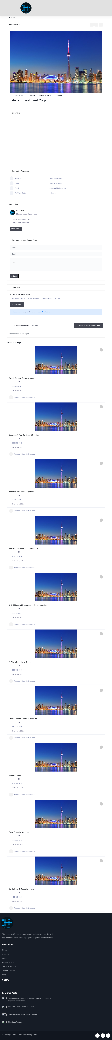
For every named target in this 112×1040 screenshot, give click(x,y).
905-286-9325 (17, 783)
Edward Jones (15, 775)
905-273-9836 (17, 556)
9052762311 (16, 500)
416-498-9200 (17, 897)
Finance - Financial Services (40, 95)
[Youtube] (103, 1035)
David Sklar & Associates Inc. (21, 889)
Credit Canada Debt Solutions (21, 378)
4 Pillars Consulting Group (20, 662)
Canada (59, 95)
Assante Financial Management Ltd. (24, 548)
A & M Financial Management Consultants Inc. (28, 605)
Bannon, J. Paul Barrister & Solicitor (24, 435)
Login (25, 312)
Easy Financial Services (19, 832)
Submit (14, 276)
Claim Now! (16, 304)
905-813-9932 (56, 183)
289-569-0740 (17, 670)
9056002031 (16, 386)
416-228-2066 (17, 727)
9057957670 (16, 613)
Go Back (12, 17)
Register (32, 312)
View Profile (15, 229)
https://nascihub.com (21, 222)
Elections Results (15, 1022)
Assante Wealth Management (21, 491)
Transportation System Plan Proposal (23, 1014)
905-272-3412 (17, 443)
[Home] (7, 923)
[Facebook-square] (97, 1035)
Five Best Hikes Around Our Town (21, 1007)
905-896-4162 (17, 840)
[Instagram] (108, 1035)
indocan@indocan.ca (58, 188)
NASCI (35, 1035)
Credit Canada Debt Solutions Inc (23, 718)
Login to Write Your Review (89, 325)
